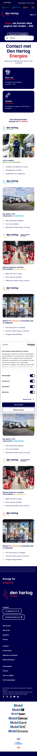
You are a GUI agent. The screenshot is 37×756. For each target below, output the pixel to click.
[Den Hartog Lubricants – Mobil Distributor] (16, 234)
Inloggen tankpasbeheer (14, 334)
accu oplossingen (14, 162)
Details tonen (27, 399)
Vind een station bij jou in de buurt (17, 331)
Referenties (9, 227)
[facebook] (3, 697)
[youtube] (14, 697)
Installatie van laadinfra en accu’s (17, 167)
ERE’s (20, 170)
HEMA (16, 227)
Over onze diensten (12, 224)
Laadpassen (21, 174)
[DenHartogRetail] (10, 287)
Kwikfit (16, 280)
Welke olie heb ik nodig (13, 274)
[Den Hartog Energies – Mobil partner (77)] (18, 188)
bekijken (20, 220)
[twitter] (7, 697)
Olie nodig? (30, 3)
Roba (21, 280)
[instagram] (11, 697)
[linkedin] (18, 697)
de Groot (26, 280)
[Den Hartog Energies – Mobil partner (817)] (18, 295)
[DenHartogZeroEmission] (10, 126)
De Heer (27, 227)
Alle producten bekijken (14, 277)
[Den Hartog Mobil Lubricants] (18, 241)
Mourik (21, 227)
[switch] (32, 381)
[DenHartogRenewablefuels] (10, 180)
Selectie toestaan (18, 410)
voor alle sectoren (20, 269)
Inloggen (23, 3)
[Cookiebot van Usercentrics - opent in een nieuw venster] (27, 345)
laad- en (5, 162)
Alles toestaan (18, 404)
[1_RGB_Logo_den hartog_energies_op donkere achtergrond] (9, 12)
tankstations (15, 321)
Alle (7, 220)
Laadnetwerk (10, 174)
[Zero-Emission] (18, 134)
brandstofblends (18, 216)
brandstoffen (13, 220)
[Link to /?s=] (19, 3)
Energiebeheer (10, 170)
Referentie (9, 280)
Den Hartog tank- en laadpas (15, 327)
